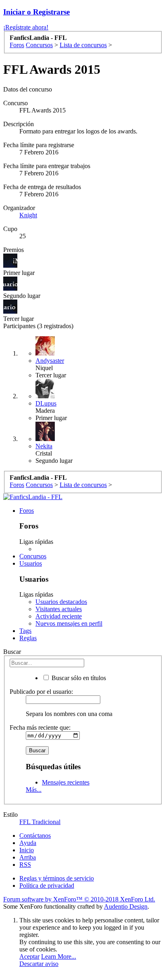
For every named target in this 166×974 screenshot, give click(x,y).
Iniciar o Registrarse (36, 12)
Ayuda (27, 842)
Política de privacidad (46, 885)
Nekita (43, 446)
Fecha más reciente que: (40, 727)
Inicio (26, 850)
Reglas (28, 638)
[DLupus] (45, 396)
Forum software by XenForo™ (79, 899)
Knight (28, 215)
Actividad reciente (58, 616)
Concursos (32, 556)
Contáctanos (35, 835)
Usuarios (30, 563)
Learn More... (58, 956)
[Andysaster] (45, 353)
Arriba (27, 857)
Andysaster (49, 360)
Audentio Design (125, 906)
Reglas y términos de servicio (56, 878)
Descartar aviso (38, 963)
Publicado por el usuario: (41, 691)
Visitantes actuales (58, 609)
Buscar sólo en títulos (78, 677)
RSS (25, 864)
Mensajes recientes (65, 782)
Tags (25, 630)
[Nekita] (45, 438)
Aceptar (29, 956)
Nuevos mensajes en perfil (68, 623)
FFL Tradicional (39, 821)
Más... (34, 789)
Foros (26, 510)
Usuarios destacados (61, 601)
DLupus (45, 403)
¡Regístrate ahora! (25, 27)
